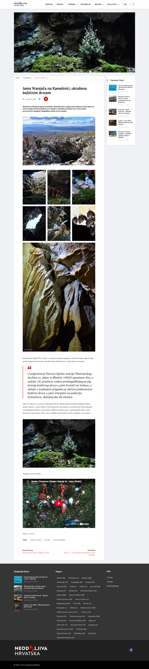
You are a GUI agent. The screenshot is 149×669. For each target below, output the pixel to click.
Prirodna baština (59, 540)
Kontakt (110, 582)
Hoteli (73, 586)
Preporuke (94, 616)
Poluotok (61, 616)
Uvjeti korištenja (113, 586)
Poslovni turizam (77, 616)
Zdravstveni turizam (65, 638)
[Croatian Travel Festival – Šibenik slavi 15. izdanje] (112, 112)
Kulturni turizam (64, 599)
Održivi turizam (35, 540)
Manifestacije (63, 604)
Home (18, 78)
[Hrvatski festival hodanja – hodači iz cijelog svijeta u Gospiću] (112, 134)
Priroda (47, 540)
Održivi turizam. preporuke (67, 612)
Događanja (27, 78)
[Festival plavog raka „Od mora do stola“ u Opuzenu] (112, 88)
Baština (98, 4)
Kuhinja (73, 591)
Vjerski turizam (64, 633)
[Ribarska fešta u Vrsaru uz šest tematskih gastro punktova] (112, 99)
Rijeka (92, 621)
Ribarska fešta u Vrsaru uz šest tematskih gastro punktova (124, 99)
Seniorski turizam (77, 625)
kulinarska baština (88, 591)
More (77, 604)
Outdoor (86, 612)
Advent (61, 578)
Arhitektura (73, 578)
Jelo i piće (95, 586)
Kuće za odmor (82, 599)
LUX (22, 665)
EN (125, 4)
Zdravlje (92, 633)
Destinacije (86, 4)
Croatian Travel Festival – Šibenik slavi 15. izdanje (124, 111)
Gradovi (62, 586)
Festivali (90, 582)
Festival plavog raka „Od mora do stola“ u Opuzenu (125, 87)
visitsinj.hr (31, 534)
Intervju (83, 586)
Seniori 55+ (62, 625)
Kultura (61, 595)
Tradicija (81, 629)
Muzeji (87, 604)
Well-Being (79, 633)
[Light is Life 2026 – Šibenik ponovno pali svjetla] (112, 123)
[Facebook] (131, 650)
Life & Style (112, 4)
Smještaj (93, 625)
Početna (48, 4)
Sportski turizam (65, 629)
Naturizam (62, 608)
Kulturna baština (76, 595)
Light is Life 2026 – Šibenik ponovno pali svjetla (125, 122)
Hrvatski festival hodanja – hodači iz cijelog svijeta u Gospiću (125, 134)
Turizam (71, 4)
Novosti (60, 4)
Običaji (73, 608)
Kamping (61, 591)
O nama (110, 577)
